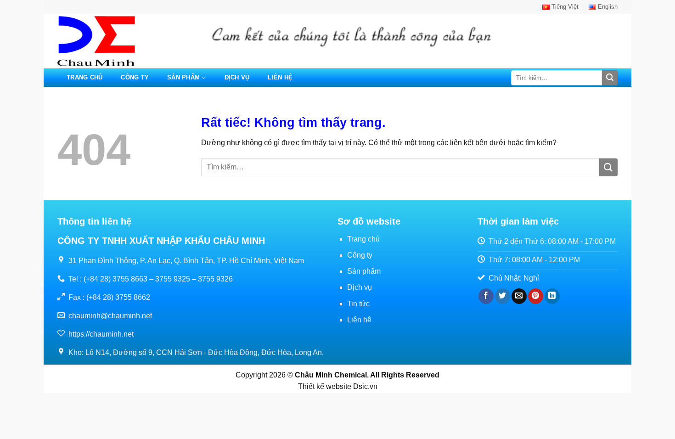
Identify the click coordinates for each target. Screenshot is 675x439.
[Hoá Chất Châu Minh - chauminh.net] (103, 41)
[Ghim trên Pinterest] (535, 296)
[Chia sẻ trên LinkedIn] (552, 296)
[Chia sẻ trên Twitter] (502, 296)
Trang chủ (84, 77)
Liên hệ (280, 77)
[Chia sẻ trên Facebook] (486, 296)
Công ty (135, 77)
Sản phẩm (183, 77)
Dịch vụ (237, 77)
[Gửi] (610, 78)
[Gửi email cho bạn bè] (519, 296)
